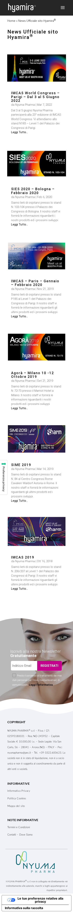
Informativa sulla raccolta (24, 908)
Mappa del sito (16, 806)
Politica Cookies (16, 798)
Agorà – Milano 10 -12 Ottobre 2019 (32, 375)
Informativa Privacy (18, 791)
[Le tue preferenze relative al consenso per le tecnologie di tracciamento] (3, 477)
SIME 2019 (21, 465)
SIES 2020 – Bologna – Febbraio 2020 (33, 191)
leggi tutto (18, 132)
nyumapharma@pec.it (19, 753)
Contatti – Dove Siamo (20, 835)
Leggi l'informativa (41, 684)
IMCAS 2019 (22, 557)
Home (11, 21)
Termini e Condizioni (18, 827)
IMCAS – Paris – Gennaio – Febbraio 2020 (35, 283)
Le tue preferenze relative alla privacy (40, 899)
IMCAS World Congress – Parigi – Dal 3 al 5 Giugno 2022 (35, 97)
